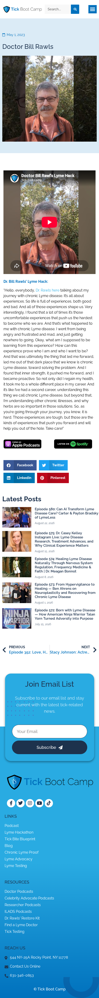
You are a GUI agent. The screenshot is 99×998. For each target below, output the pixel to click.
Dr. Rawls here (47, 290)
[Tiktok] (49, 803)
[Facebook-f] (11, 803)
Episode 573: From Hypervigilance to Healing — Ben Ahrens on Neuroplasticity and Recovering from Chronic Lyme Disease (65, 590)
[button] (92, 9)
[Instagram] (30, 803)
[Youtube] (39, 803)
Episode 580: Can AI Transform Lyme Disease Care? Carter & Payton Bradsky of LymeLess (66, 513)
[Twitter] (20, 803)
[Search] (75, 9)
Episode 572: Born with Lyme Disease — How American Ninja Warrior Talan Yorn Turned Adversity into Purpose (65, 614)
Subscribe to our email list (40, 697)
